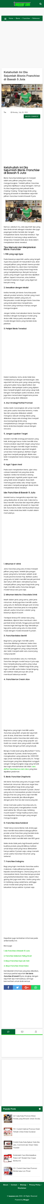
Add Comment (32, 116)
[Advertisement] (22, 45)
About (5, 1185)
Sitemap (23, 1185)
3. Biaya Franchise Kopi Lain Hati (16, 961)
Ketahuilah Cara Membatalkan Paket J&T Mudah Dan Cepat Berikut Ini (24, 1158)
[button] (40, 4)
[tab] (8, 1031)
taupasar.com (13, 1196)
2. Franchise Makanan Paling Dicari (18, 956)
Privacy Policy (34, 1185)
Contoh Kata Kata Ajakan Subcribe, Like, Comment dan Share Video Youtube (26, 1145)
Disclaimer (22, 1188)
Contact (14, 1185)
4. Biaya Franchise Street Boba (16, 966)
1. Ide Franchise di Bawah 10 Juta (17, 951)
